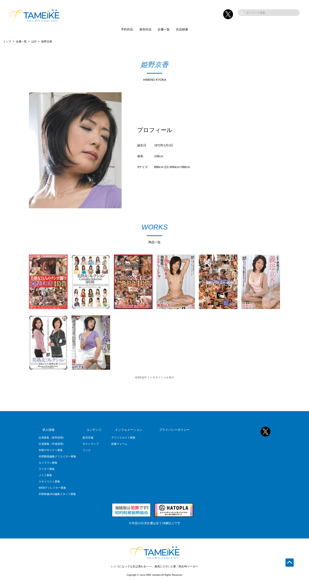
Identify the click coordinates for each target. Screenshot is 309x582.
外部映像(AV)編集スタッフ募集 (57, 493)
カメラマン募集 (48, 462)
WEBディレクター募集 (52, 487)
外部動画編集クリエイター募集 (57, 456)
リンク (87, 450)
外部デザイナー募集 (51, 450)
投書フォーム (119, 443)
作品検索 (182, 29)
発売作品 (145, 29)
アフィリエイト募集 (123, 437)
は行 (34, 41)
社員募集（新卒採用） (52, 437)
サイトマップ (91, 443)
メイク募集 (45, 475)
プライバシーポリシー (174, 430)
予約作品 (127, 29)
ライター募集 (47, 468)
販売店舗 (88, 437)
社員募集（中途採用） (52, 443)
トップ (7, 41)
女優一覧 (164, 29)
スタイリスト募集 (49, 481)
